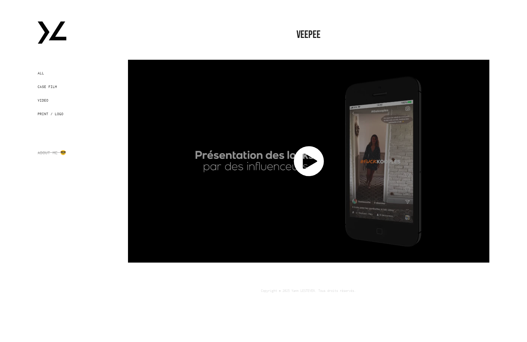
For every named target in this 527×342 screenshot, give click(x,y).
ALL (41, 73)
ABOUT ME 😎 (52, 152)
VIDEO (43, 100)
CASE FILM (47, 86)
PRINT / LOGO (50, 114)
